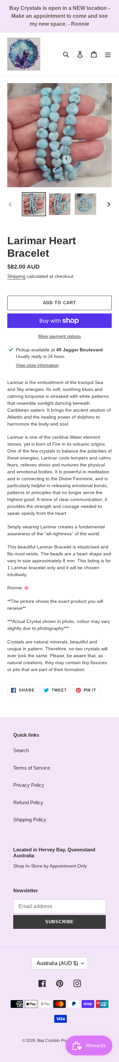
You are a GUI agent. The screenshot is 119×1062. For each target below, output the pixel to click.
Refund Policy (28, 802)
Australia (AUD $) (57, 963)
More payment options (59, 336)
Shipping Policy (29, 819)
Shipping (16, 276)
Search (21, 750)
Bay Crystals (48, 1040)
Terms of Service (31, 768)
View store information (37, 365)
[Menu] (108, 54)
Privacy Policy (28, 785)
